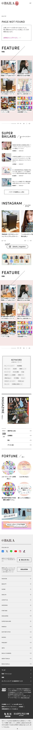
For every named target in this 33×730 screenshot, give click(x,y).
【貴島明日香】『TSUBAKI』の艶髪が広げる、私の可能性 (8, 74)
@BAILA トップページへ (10, 37)
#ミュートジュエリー (9, 365)
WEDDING (5, 605)
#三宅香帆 (16, 378)
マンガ (3, 670)
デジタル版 (11, 445)
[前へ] (25, 241)
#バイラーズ (7, 372)
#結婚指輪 (19, 365)
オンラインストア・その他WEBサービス (12, 681)
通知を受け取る (25, 560)
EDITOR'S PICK (6, 632)
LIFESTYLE (5, 600)
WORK (3, 589)
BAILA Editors (6, 664)
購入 (9, 440)
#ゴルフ (23, 378)
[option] (16, 89)
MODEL (4, 637)
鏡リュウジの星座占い (24, 498)
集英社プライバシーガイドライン (9, 706)
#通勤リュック (22, 368)
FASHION (4, 578)
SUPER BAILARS (6, 621)
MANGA (4, 626)
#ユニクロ (7, 384)
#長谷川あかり (8, 378)
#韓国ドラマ (21, 375)
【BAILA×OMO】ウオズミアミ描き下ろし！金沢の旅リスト (8, 92)
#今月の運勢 (16, 372)
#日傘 (22, 372)
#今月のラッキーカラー (10, 381)
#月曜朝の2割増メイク (17, 384)
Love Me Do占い (24, 476)
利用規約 (21, 706)
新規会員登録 (24, 569)
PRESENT (4, 642)
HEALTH (4, 594)
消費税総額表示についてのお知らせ (10, 709)
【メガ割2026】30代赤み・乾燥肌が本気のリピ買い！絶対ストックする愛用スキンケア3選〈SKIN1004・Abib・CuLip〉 (21, 171)
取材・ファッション (7, 673)
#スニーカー (7, 368)
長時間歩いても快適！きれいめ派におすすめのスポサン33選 (24, 93)
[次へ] (30, 241)
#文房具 (15, 368)
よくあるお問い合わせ (17, 704)
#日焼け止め (21, 381)
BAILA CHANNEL (6, 653)
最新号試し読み (12, 430)
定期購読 (10, 435)
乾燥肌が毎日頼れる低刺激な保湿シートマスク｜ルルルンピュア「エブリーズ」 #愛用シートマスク (21, 146)
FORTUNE (4, 610)
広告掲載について (6, 704)
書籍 (3, 677)
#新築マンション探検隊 (10, 375)
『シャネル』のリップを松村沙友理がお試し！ (10, 235)
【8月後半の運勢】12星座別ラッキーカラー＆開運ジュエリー (24, 113)
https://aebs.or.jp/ (25, 697)
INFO (3, 648)
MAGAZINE (5, 616)
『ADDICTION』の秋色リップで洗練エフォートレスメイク (24, 74)
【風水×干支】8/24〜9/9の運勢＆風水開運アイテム (8, 112)
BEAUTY (4, 584)
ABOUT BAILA (6, 658)
